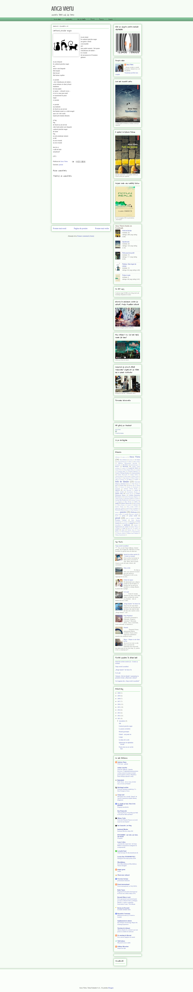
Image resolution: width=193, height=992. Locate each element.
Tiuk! (123, 528)
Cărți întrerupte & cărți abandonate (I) (127, 853)
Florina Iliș (131, 485)
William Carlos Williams (132, 533)
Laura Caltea (121, 842)
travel (117, 530)
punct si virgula (130, 518)
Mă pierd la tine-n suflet (123, 942)
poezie (61, 164)
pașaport (136, 508)
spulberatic (127, 525)
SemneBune (118, 525)
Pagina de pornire (80, 228)
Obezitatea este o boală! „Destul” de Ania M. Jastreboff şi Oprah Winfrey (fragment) (127, 798)
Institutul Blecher (122, 829)
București (125, 466)
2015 (119, 707)
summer (136, 525)
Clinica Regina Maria (129, 469)
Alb (120, 723)
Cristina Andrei (134, 474)
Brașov (117, 466)
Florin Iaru (123, 485)
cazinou (124, 468)
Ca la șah (126, 592)
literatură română (129, 498)
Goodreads (135, 487)
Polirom (134, 512)
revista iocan (124, 523)
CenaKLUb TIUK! (133, 468)
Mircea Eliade (137, 503)
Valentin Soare (130, 530)
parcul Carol (129, 508)
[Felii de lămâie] (118, 233)
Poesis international (123, 884)
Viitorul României (125, 531)
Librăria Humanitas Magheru (131, 496)
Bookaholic (120, 780)
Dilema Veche (121, 818)
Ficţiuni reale (126, 275)
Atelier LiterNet (122, 767)
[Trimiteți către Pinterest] (84, 162)
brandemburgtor (134, 465)
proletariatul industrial (123, 880)
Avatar (119, 871)
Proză (92, 19)
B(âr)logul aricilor (122, 787)
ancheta (131, 459)
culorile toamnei (119, 476)
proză (117, 518)
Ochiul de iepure (128, 580)
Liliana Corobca (119, 498)
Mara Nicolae (128, 501)
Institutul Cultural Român (130, 488)
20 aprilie (120, 838)
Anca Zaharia (123, 460)
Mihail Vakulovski (126, 503)
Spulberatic (69, 19)
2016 (119, 704)
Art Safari (137, 460)
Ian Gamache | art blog (124, 825)
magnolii (120, 501)
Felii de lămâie (81, 19)
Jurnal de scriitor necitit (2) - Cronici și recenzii (131, 555)
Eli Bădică (129, 479)
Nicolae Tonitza (119, 506)
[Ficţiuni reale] (118, 278)
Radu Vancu (121, 890)
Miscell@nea (121, 862)
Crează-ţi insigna (119, 433)
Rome (137, 523)
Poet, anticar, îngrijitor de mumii (126, 937)
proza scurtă (133, 516)
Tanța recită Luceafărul (121, 546)
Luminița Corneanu (135, 500)
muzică (129, 505)
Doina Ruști (118, 477)
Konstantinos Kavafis (132, 492)
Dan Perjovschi (122, 811)
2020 (119, 693)
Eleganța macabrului (123, 807)
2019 (119, 696)
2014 (119, 710)
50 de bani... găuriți (122, 764)
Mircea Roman (121, 505)
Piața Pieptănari (134, 510)
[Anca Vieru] (116, 431)
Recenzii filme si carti (123, 897)
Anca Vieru (62, 8)
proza (123, 516)
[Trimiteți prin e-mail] (77, 162)
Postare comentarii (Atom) (85, 236)
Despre (110, 19)
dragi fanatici (126, 477)
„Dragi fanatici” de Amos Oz (132, 603)
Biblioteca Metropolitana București (127, 463)
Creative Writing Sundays (122, 473)
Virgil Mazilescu (136, 531)
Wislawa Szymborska (120, 535)
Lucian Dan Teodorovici (122, 500)
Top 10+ (130, 528)
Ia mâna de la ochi (124, 740)
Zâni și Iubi (127, 568)
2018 (119, 698)
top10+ (136, 528)
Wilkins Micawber (123, 946)
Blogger (110, 988)
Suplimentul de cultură (121, 526)
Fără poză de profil (128, 253)
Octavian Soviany (122, 879)
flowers (122, 487)
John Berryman (127, 490)
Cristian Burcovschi (122, 474)
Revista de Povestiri (123, 908)
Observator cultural (119, 508)
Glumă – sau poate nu (125, 734)
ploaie (116, 512)
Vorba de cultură (121, 533)
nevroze (135, 505)
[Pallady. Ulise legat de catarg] (118, 267)
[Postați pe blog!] (79, 162)
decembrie (122, 721)
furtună (128, 487)
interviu (117, 490)
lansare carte (119, 493)
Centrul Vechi (118, 469)
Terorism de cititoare (123, 928)
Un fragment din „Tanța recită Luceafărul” (127, 681)
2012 (119, 715)
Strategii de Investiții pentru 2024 (126, 858)
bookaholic (118, 465)
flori (116, 485)
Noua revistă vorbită (132, 506)
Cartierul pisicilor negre (125, 726)
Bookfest (125, 465)
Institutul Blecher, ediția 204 (125, 831)
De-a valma (57, 19)
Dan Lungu (127, 476)
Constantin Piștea (121, 471)
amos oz (124, 457)
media (117, 503)
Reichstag (132, 521)
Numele (126, 627)
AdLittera (117, 457)
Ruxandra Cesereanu (123, 913)
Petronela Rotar (119, 510)
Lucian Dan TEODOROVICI (126, 856)
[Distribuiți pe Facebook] (83, 162)
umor (123, 530)
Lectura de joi (129, 493)
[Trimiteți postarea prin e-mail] (72, 161)
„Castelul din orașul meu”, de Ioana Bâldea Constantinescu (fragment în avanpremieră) (127, 845)
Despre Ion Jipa (121, 948)
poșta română (118, 514)
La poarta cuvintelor (124, 729)
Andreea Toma (121, 762)
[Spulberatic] (118, 245)
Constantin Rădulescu (133, 471)
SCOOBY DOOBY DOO (123, 909)
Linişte (121, 737)
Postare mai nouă (59, 228)
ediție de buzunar (119, 479)
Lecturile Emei (121, 851)
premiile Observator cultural (131, 514)
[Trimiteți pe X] (81, 162)
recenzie (125, 521)
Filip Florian (135, 483)
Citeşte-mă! (120, 795)
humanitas (117, 488)
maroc (136, 501)
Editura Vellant (134, 477)
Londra (136, 498)
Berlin (130, 461)
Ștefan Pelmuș (134, 526)
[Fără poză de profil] (118, 256)
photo (127, 510)
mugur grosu (121, 869)
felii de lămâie (122, 481)
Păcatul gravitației (124, 731)
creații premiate (136, 473)
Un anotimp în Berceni (124, 935)
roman (131, 523)
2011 (119, 718)
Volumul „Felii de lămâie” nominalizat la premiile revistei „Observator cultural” (127, 677)
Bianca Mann (137, 461)
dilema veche (135, 476)
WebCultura (121, 941)
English (136, 479)
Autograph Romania (122, 461)
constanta (138, 469)
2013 (119, 713)
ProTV (116, 515)
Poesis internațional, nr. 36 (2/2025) (127, 886)
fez (129, 483)
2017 (119, 701)
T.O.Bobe (117, 528)
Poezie (101, 19)
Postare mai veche (102, 228)
